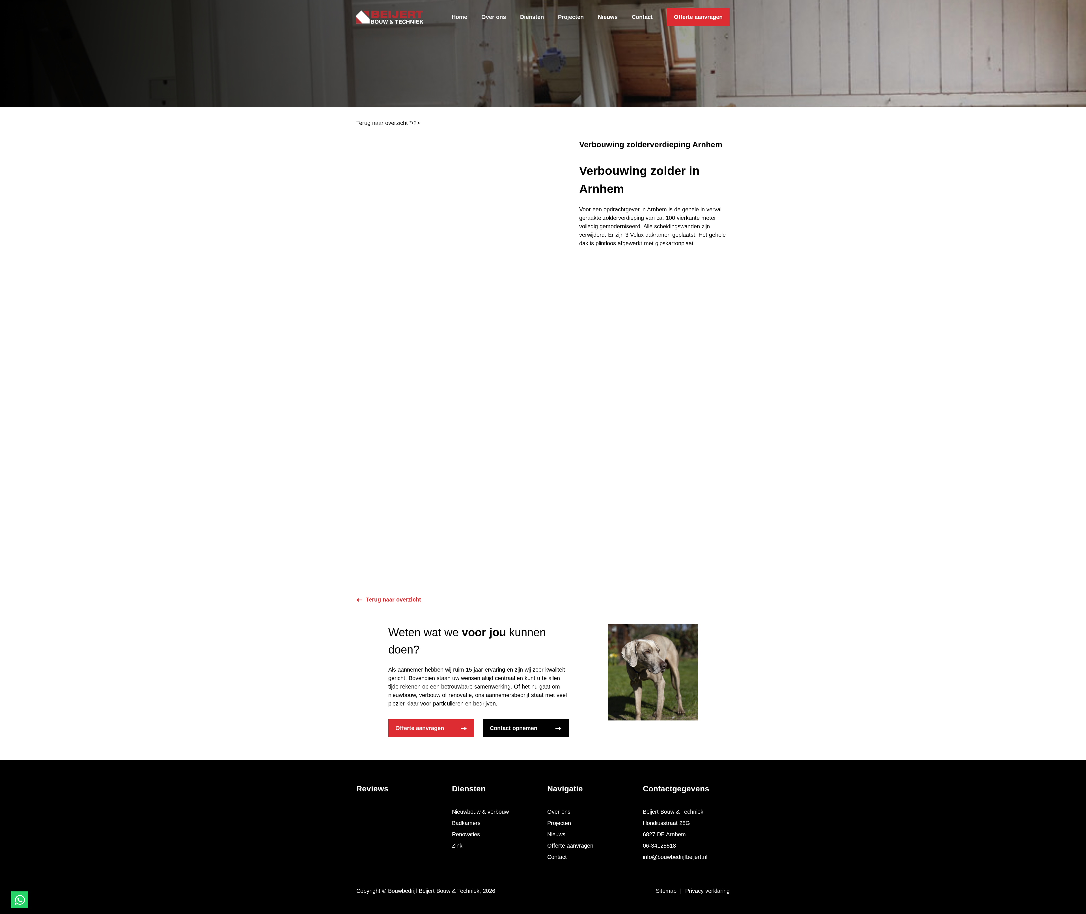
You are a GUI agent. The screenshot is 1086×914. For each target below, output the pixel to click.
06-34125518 (659, 846)
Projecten (559, 823)
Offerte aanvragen (698, 17)
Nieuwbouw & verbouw (480, 812)
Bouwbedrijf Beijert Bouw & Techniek (433, 891)
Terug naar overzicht (393, 599)
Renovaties (466, 834)
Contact (557, 857)
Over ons (558, 812)
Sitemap (666, 891)
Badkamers (466, 823)
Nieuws (556, 834)
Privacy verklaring (707, 891)
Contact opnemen (513, 728)
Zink (457, 846)
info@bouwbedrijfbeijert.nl (675, 857)
